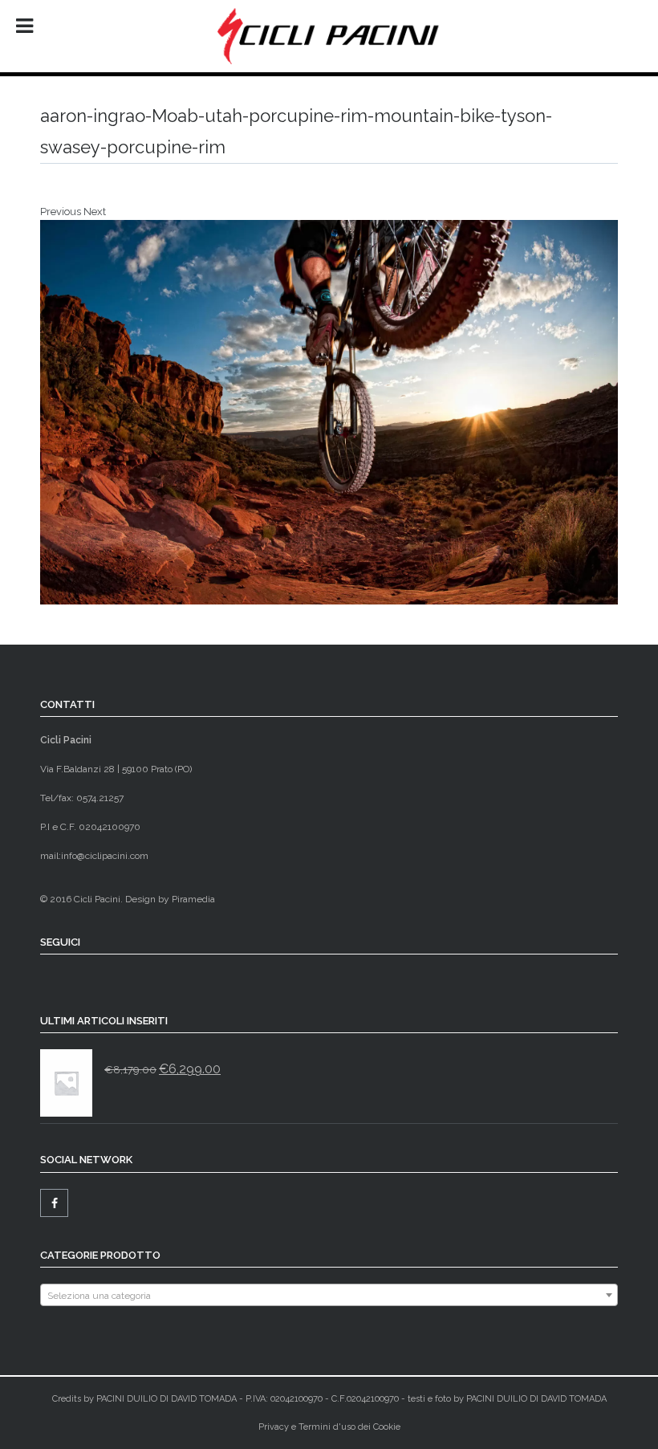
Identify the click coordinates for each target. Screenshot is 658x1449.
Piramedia (193, 899)
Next (94, 212)
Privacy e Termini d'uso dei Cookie (329, 1427)
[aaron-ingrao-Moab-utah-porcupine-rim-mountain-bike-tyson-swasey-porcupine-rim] (329, 412)
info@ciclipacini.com (104, 855)
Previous (60, 212)
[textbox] (329, 1295)
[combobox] (329, 1295)
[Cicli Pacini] (329, 36)
